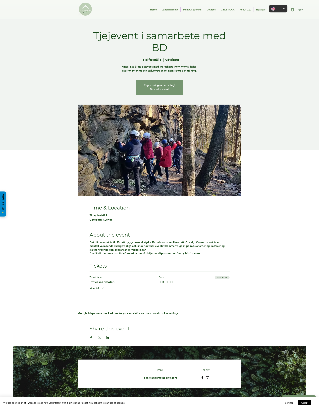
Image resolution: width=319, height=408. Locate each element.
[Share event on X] (99, 337)
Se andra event (159, 89)
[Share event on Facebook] (91, 337)
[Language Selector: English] (278, 8)
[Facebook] (202, 378)
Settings (289, 402)
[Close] (315, 402)
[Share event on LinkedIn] (107, 337)
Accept (304, 402)
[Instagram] (208, 378)
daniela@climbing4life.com (160, 377)
